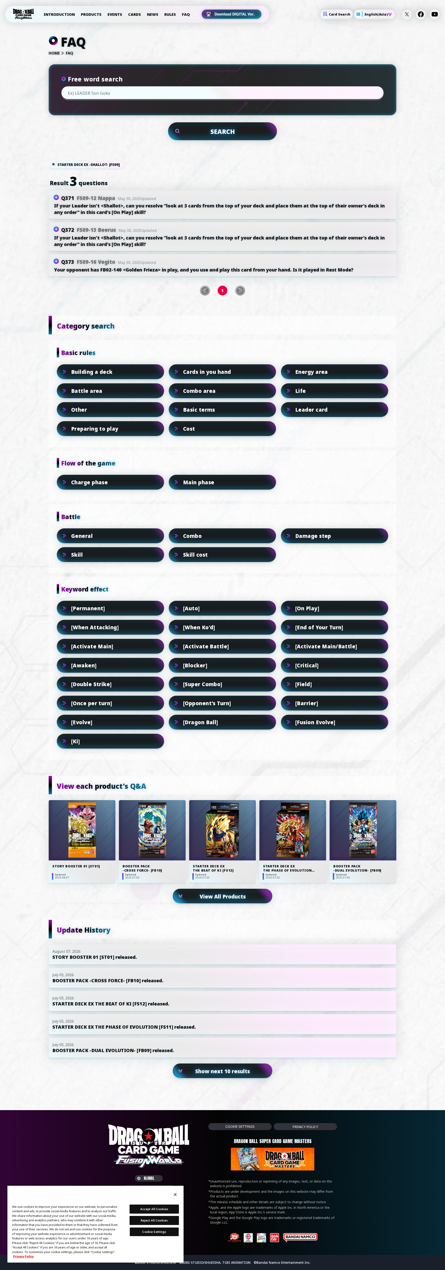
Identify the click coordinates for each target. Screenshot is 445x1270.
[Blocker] (195, 665)
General (82, 535)
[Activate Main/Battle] (326, 646)
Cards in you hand (207, 371)
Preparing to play (94, 428)
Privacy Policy (23, 1256)
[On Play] (307, 608)
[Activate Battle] (206, 646)
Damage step (313, 535)
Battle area (86, 390)
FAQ (186, 14)
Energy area (311, 371)
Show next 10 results (222, 1071)
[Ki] (75, 741)
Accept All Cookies (154, 1209)
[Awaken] (84, 665)
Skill (77, 554)
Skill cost (195, 554)
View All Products (223, 896)
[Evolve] (81, 722)
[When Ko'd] (199, 627)
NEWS (152, 14)
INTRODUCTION (59, 14)
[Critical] (306, 665)
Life (300, 390)
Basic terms (199, 409)
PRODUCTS (91, 14)
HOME (54, 53)
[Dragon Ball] (200, 722)
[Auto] (191, 608)
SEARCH (222, 131)
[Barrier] (306, 703)
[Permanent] (88, 608)
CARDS (134, 14)
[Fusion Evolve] (315, 722)
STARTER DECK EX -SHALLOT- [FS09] (88, 164)
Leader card (311, 409)
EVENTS (115, 14)
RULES (170, 14)
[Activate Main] (92, 646)
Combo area (199, 390)
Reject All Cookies (154, 1220)
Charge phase (89, 482)
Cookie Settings (239, 1126)
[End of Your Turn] (319, 627)
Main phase (198, 482)
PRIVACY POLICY (305, 1127)
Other (79, 409)
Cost (189, 428)
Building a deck (92, 371)
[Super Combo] (202, 684)
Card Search (339, 14)
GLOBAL (149, 1178)
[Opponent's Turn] (207, 703)
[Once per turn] (91, 703)
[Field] (303, 684)
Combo (192, 535)
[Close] (175, 1194)
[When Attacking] (95, 627)
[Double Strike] (91, 684)
